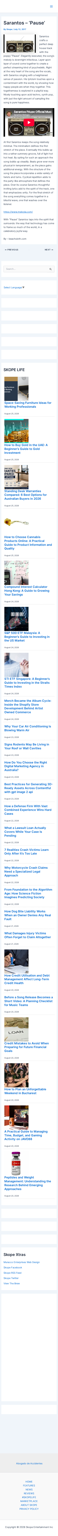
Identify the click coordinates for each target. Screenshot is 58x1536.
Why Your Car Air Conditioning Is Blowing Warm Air (27, 728)
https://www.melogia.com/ (18, 211)
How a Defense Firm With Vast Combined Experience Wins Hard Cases (28, 809)
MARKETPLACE (29, 1501)
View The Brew (12, 1283)
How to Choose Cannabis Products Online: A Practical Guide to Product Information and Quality (28, 542)
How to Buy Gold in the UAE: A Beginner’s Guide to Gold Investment (26, 448)
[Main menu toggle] (51, 6)
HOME (29, 1481)
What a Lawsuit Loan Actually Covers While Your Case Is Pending (25, 831)
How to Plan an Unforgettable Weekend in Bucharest (25, 1091)
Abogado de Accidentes (29, 1463)
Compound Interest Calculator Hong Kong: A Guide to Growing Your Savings (26, 590)
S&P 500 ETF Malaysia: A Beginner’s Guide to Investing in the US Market (27, 636)
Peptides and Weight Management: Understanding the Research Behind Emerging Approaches (27, 1183)
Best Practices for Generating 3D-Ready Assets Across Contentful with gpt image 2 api (28, 787)
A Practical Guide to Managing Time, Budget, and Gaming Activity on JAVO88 (26, 1135)
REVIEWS (29, 1493)
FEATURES (29, 1485)
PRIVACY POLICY (29, 1508)
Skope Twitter (11, 1278)
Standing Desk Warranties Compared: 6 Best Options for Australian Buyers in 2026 (25, 494)
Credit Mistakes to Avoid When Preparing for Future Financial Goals (26, 1047)
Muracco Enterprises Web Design (22, 1262)
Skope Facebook (13, 1267)
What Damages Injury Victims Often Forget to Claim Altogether (27, 935)
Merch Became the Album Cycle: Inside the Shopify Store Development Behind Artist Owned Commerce (27, 706)
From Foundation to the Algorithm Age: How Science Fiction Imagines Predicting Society (28, 893)
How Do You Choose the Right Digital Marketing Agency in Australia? (25, 766)
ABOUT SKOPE (29, 1505)
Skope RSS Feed (12, 1272)
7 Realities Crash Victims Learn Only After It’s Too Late (26, 851)
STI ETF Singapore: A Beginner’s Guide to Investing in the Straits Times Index (27, 682)
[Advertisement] (29, 1346)
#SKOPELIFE (29, 1497)
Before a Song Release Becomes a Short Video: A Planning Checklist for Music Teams (28, 1000)
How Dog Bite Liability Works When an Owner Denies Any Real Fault (27, 915)
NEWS (29, 1489)
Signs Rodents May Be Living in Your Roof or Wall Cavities (26, 746)
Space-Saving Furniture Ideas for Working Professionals (27, 404)
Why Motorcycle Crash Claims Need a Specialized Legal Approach (26, 871)
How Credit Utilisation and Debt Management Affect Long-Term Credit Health (27, 979)
